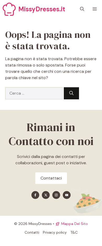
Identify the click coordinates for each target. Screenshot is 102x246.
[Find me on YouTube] (67, 195)
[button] (82, 9)
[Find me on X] (46, 195)
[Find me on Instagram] (56, 195)
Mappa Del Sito (74, 223)
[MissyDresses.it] (9, 9)
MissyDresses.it (41, 9)
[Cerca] (71, 93)
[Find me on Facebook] (35, 195)
